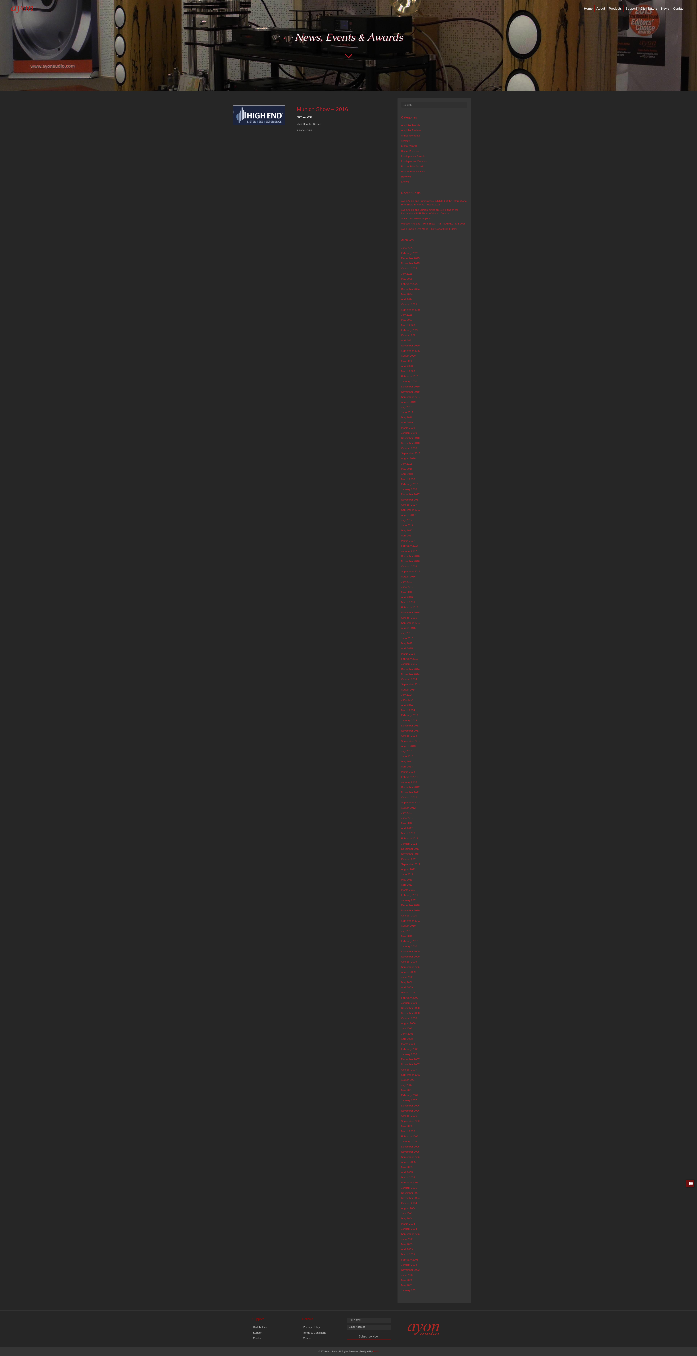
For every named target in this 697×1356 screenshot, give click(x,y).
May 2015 (407, 643)
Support (631, 8)
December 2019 (410, 386)
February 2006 (409, 1136)
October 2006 (409, 1115)
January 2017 (409, 551)
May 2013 (407, 761)
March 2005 (408, 1177)
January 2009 (409, 1002)
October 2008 (409, 1018)
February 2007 (409, 1095)
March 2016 (408, 602)
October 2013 (409, 735)
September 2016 (410, 571)
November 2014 (410, 674)
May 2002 (407, 1280)
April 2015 (407, 648)
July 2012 (406, 812)
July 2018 (406, 463)
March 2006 (408, 1131)
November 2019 (410, 391)
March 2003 (408, 1254)
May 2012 (407, 823)
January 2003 (409, 1264)
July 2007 (406, 1085)
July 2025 (406, 273)
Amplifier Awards (410, 125)
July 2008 (406, 1028)
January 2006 (409, 1141)
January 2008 (409, 1054)
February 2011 (409, 895)
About (600, 8)
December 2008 (410, 1007)
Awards (405, 140)
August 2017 (408, 515)
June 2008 (407, 1033)
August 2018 (408, 458)
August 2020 (408, 355)
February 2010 (409, 941)
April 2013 (407, 766)
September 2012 (410, 802)
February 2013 (409, 776)
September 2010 (410, 920)
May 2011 (406, 879)
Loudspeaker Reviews (414, 161)
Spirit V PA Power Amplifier (416, 218)
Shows (405, 181)
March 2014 (408, 710)
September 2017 (410, 509)
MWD (376, 1351)
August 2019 (408, 402)
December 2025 (410, 258)
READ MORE (304, 130)
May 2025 (407, 278)
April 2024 (407, 299)
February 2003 (409, 1259)
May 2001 (407, 1285)
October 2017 (409, 504)
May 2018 (407, 468)
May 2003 (407, 1244)
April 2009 (407, 987)
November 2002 (410, 1269)
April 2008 (407, 1038)
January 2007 (409, 1100)
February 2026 (409, 253)
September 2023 (410, 309)
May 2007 (407, 1090)
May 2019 (407, 417)
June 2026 (407, 247)
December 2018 (410, 437)
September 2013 (410, 741)
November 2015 (410, 612)
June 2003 (407, 1239)
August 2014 (408, 689)
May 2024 (407, 294)
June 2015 (407, 638)
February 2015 (409, 658)
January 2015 (409, 663)
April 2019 (407, 422)
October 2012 (409, 797)
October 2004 (409, 1203)
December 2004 (410, 1192)
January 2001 (409, 1290)
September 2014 (410, 684)
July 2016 (406, 581)
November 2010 (410, 910)
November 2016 (410, 561)
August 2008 (408, 1023)
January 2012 (409, 843)
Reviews (406, 176)
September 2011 (410, 864)
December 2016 (410, 556)
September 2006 (410, 1121)
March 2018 (408, 479)
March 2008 (408, 1043)
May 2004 (407, 1218)
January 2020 (409, 381)
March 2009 (408, 992)
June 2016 (407, 586)
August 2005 (408, 1162)
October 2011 (409, 859)
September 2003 (410, 1233)
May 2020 (407, 361)
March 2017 (408, 540)
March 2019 (408, 427)
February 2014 (409, 715)
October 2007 (409, 1069)
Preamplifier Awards (412, 166)
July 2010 (406, 931)
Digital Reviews (410, 151)
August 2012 (408, 807)
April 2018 (407, 473)
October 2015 (409, 617)
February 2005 (409, 1182)
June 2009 (407, 977)
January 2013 (409, 782)
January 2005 (409, 1187)
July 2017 (406, 520)
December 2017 (410, 494)
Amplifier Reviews (411, 130)
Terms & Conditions (314, 1332)
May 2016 (407, 592)
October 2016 (409, 566)
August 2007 (408, 1079)
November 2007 (410, 1064)
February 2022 (409, 330)
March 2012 (408, 833)
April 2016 (407, 597)
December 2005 (410, 1146)
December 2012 (410, 787)
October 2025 (409, 268)
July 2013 (406, 751)
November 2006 (410, 1110)
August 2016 (408, 576)
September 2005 (410, 1156)
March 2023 (408, 325)
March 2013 (408, 771)
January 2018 (409, 489)
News (665, 8)
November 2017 (410, 499)
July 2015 (406, 633)
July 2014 (406, 694)
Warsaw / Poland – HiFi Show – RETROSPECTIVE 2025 (433, 223)
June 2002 (407, 1275)
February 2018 (409, 484)
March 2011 (408, 889)
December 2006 (410, 1105)
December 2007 (410, 1059)
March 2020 (408, 371)
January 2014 (409, 720)
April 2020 (407, 366)
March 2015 (408, 653)
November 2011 (410, 853)
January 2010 (409, 946)
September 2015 (410, 622)
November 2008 (410, 1013)
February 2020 (409, 376)
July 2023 (406, 314)
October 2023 (409, 304)
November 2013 (410, 730)
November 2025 (410, 263)
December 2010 (410, 905)
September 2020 (410, 350)
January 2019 (409, 432)
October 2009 (409, 961)
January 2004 (409, 1228)
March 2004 (408, 1223)
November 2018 (410, 443)
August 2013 (408, 746)
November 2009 (410, 956)
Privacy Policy (311, 1327)
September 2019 (410, 396)
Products (615, 8)
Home (588, 8)
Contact (678, 8)
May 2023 (407, 319)
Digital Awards (409, 145)
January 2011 (409, 900)
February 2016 (409, 607)
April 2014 (407, 705)
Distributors (649, 8)
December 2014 (410, 669)
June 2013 (407, 756)
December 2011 (410, 848)
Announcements (410, 135)
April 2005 (407, 1172)
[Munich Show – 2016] (259, 115)
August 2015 (408, 627)
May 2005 (407, 1167)
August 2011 (408, 869)
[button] (369, 1336)
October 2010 (409, 915)
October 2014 (409, 679)
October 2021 (409, 335)
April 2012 (407, 828)
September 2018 (410, 453)
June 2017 (407, 525)
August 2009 (408, 972)
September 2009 (410, 966)
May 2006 (407, 1126)
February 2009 (409, 997)
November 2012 (410, 792)
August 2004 (408, 1208)
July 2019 (406, 407)
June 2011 (407, 874)
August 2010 (408, 925)
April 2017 (407, 535)
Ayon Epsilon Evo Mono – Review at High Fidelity (429, 228)
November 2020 (410, 345)
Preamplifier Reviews (413, 171)
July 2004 (406, 1213)
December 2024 (410, 289)
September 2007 (410, 1074)
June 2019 (407, 412)
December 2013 (410, 725)
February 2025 (409, 283)
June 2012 (407, 817)
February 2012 (409, 838)
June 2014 (407, 699)
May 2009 (407, 982)
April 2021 (407, 340)
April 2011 (407, 884)
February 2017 (409, 545)
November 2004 (410, 1197)
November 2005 (410, 1151)
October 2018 (409, 448)
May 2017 (407, 530)
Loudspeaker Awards (413, 156)
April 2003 (407, 1249)
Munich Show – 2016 (322, 109)
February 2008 (409, 1049)
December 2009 (410, 951)
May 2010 (407, 936)
